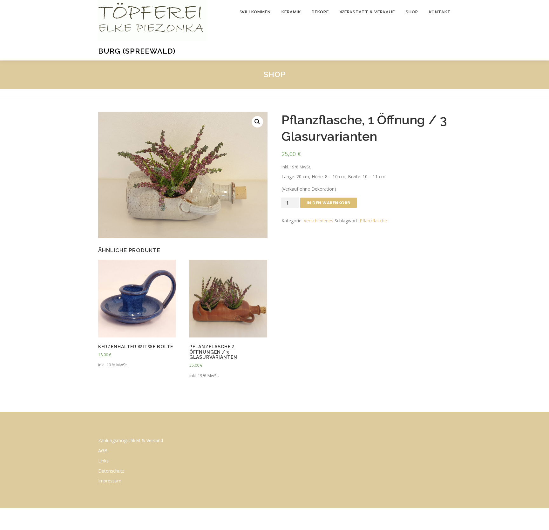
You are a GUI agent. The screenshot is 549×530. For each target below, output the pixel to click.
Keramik (291, 12)
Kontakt (440, 12)
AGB (102, 451)
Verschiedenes (318, 221)
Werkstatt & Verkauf (367, 12)
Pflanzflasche (373, 221)
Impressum (109, 481)
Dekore (320, 12)
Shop (412, 12)
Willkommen (255, 12)
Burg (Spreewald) (137, 51)
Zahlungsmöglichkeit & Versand (130, 440)
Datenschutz (111, 471)
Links (103, 461)
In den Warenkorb (328, 203)
